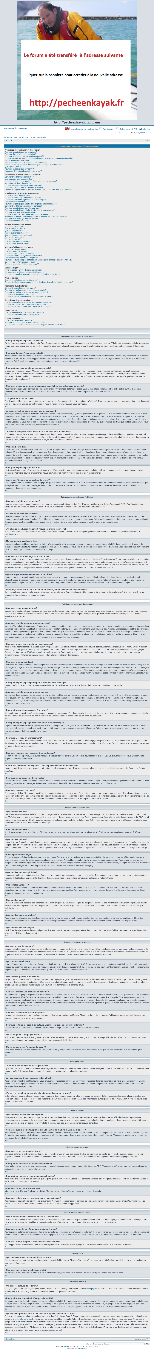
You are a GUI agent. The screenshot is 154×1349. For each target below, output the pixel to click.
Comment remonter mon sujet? (17, 221)
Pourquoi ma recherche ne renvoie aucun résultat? (25, 290)
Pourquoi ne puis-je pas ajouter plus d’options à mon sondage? (31, 204)
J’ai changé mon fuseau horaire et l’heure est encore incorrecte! (31, 181)
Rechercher (145, 129)
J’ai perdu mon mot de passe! (17, 160)
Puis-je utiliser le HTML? (15, 229)
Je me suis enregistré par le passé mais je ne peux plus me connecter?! (34, 165)
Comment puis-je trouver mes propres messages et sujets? (29, 296)
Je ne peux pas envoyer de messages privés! (23, 270)
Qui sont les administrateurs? (16, 249)
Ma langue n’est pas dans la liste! (18, 183)
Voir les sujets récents (38, 137)
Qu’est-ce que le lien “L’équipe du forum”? (22, 264)
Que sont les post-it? (13, 239)
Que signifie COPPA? (13, 167)
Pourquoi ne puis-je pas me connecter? (21, 152)
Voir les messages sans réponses (16, 137)
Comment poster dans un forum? (18, 195)
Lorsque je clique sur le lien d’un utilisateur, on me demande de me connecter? (40, 190)
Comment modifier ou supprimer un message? (24, 198)
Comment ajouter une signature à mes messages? (25, 200)
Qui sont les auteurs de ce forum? (18, 320)
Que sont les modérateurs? (16, 251)
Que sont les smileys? (14, 231)
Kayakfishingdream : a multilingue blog (83, 129)
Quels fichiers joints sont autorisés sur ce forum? (24, 312)
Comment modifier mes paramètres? (19, 177)
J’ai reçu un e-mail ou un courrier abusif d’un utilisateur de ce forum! (32, 274)
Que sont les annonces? (15, 237)
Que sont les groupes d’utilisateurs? (19, 254)
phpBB (66, 1346)
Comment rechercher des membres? (20, 294)
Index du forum (10, 141)
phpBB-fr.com (82, 1348)
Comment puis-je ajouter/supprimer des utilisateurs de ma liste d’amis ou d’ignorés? (39, 282)
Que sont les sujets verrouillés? (17, 241)
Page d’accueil (108, 129)
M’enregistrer (22, 128)
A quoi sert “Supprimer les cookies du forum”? (23, 171)
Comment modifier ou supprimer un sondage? (23, 206)
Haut (6, 348)
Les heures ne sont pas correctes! (18, 179)
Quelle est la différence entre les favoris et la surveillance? (28, 302)
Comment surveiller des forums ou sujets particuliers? (26, 304)
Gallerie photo (124, 129)
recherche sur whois (23, 1319)
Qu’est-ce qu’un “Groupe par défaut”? (20, 262)
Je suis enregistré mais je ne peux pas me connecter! (26, 163)
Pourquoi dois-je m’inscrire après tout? (20, 154)
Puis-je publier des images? (16, 233)
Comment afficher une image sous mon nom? (23, 185)
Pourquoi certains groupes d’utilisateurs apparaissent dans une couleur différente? (38, 260)
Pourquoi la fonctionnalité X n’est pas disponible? (25, 322)
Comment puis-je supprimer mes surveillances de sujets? (28, 307)
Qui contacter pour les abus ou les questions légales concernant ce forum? (35, 325)
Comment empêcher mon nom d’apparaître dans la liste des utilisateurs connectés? (39, 158)
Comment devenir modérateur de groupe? (22, 258)
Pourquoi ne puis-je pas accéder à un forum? (23, 208)
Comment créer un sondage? (17, 202)
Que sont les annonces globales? (18, 235)
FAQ (135, 129)
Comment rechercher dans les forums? (20, 288)
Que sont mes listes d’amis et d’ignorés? (21, 280)
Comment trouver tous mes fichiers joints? (22, 314)
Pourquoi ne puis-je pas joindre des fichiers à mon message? (30, 210)
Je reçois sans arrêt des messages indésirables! (24, 272)
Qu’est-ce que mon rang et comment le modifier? (24, 187)
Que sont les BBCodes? (14, 227)
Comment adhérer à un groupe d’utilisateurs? (23, 256)
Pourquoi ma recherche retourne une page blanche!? (26, 292)
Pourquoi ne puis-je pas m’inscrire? (19, 169)
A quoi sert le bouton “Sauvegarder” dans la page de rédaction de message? (36, 216)
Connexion (10, 128)
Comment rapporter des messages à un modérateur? (26, 214)
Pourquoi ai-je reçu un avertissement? (20, 212)
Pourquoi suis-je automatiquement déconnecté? (24, 156)
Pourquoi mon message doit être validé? (21, 219)
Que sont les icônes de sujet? (17, 243)
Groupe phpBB (90, 1288)
